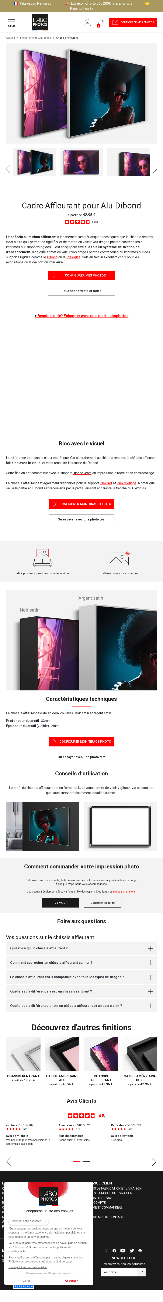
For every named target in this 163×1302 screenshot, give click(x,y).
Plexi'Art (106, 483)
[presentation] (8, 169)
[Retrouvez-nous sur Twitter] (131, 1250)
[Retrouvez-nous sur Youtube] (123, 1250)
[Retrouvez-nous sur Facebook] (114, 1250)
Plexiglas (73, 257)
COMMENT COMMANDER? (104, 1207)
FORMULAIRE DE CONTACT (105, 1217)
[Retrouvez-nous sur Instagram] (106, 1250)
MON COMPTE (96, 1203)
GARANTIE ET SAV (99, 1198)
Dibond (52, 257)
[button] (133, 22)
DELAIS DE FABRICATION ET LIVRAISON (114, 1188)
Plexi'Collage (126, 483)
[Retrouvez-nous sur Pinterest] (140, 1250)
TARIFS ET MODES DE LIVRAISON (109, 1193)
